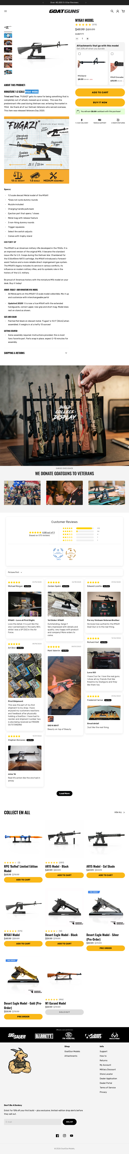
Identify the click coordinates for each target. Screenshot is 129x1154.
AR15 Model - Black (57, 866)
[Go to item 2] (8, 35)
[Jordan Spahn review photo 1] (64, 604)
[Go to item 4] (8, 50)
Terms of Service (108, 1087)
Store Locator (106, 1074)
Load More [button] (64, 793)
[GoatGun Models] (64, 11)
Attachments (70, 1056)
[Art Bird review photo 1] (25, 675)
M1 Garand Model (55, 1003)
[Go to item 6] (8, 65)
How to (103, 1056)
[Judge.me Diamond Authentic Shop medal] (58, 553)
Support (103, 1051)
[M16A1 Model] (23, 907)
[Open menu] (5, 11)
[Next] (86, 2)
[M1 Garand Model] (64, 976)
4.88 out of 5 (48, 532)
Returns (103, 1060)
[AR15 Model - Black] (64, 839)
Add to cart (64, 875)
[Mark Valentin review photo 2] (51, 719)
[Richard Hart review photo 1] (104, 658)
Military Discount (108, 1069)
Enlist (69, 1122)
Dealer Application (108, 1078)
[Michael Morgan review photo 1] (25, 604)
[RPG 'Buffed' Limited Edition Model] (23, 839)
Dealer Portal (106, 1083)
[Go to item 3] (8, 42)
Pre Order (106, 948)
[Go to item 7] (8, 72)
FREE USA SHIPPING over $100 (64, 3)
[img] (14, 582)
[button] (116, 63)
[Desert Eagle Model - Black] (64, 907)
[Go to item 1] (8, 27)
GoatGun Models (72, 1051)
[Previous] (43, 2)
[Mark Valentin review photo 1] (64, 685)
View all (118, 812)
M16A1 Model (12, 934)
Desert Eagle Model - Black (61, 934)
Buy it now (100, 102)
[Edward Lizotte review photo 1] (104, 604)
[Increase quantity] (87, 38)
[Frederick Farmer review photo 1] (104, 713)
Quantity (79, 34)
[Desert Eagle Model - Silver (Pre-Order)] (105, 907)
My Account (105, 1065)
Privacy (103, 1092)
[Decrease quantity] (77, 38)
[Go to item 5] (8, 57)
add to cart (23, 880)
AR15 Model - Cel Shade (100, 866)
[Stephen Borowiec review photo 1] (25, 758)
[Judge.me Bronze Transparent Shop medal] (71, 553)
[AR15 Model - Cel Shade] (105, 839)
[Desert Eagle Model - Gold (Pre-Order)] (23, 976)
